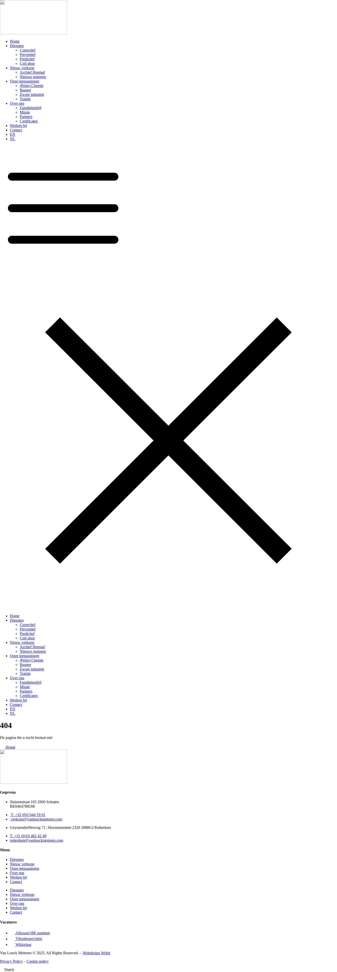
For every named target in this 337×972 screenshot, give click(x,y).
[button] (168, 377)
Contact (16, 130)
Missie (25, 112)
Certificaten (29, 121)
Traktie (25, 99)
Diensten (17, 46)
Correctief (27, 50)
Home (14, 41)
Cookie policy (38, 961)
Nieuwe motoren (33, 77)
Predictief (27, 59)
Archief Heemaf (32, 72)
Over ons (17, 103)
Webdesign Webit (96, 953)
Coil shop (27, 63)
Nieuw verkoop (22, 68)
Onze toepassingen (24, 81)
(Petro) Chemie (31, 86)
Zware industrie (32, 94)
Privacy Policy (11, 961)
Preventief (28, 54)
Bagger (25, 90)
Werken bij (18, 125)
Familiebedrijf (30, 108)
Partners (26, 117)
